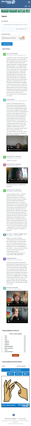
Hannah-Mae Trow (12, 100)
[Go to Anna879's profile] (4, 288)
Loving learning (10, 99)
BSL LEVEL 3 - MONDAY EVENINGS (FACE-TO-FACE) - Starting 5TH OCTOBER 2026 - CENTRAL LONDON (17, 234)
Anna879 (10, 289)
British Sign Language (11, 418)
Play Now (15, 355)
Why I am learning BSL (12, 53)
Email (26, 374)
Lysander (10, 158)
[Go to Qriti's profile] (4, 165)
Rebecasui (10, 259)
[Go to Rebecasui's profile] (4, 259)
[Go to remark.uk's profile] (4, 234)
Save (18, 374)
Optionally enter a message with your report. (16, 24)
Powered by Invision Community (15, 423)
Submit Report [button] (7, 44)
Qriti (9, 165)
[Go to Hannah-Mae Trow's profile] (4, 100)
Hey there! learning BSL (12, 287)
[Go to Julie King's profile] (4, 54)
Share (11, 374)
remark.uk (10, 235)
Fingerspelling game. (12, 258)
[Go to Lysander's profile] (4, 157)
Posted (20, 55)
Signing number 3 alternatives (14, 156)
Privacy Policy (22, 418)
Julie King (10, 55)
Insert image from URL (21, 28)
